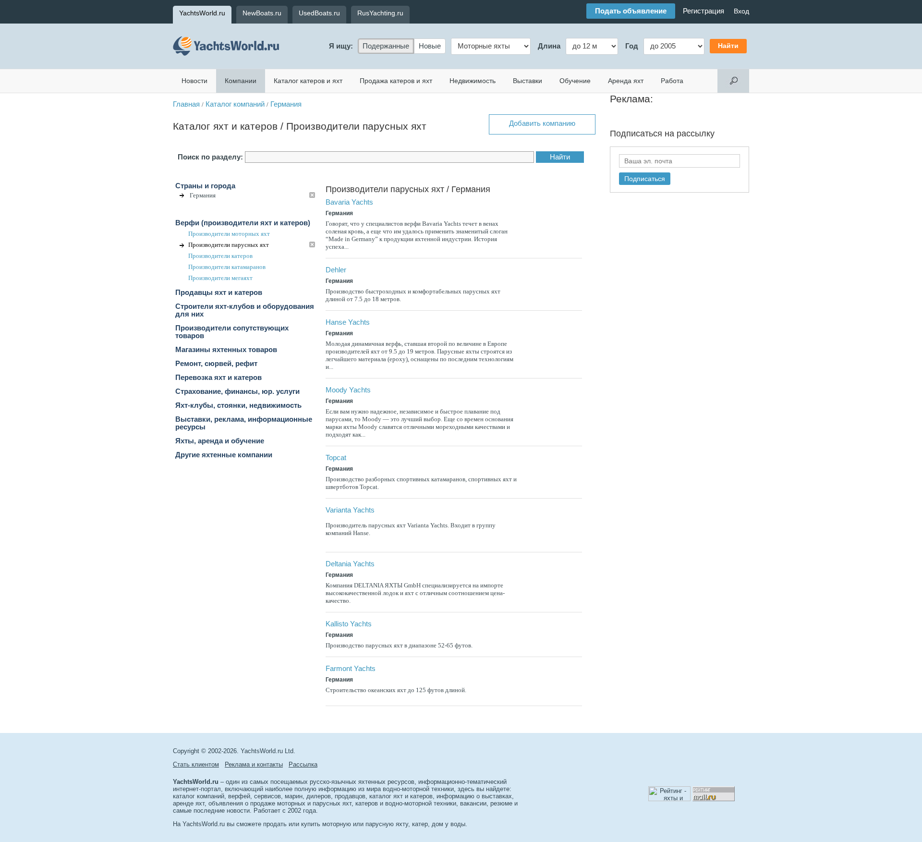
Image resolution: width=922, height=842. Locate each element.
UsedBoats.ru (319, 13)
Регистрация (703, 11)
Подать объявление (631, 11)
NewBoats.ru (262, 13)
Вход (741, 11)
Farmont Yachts (351, 668)
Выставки (527, 81)
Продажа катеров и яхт (396, 81)
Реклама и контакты (254, 764)
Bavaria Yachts (349, 202)
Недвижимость (472, 81)
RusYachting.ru (380, 13)
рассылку (696, 133)
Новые (430, 46)
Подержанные (386, 46)
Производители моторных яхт (229, 233)
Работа (672, 81)
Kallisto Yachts (349, 624)
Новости (194, 81)
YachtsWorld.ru (202, 13)
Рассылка (303, 764)
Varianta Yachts (350, 510)
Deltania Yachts (350, 564)
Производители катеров (220, 255)
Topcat (336, 458)
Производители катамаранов (227, 266)
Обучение (575, 81)
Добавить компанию (542, 123)
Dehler (336, 270)
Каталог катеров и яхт (308, 81)
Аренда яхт (625, 81)
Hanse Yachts (348, 322)
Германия (286, 104)
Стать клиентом (196, 764)
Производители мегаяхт (220, 277)
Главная (186, 104)
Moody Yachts (348, 390)
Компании (240, 81)
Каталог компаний (235, 104)
